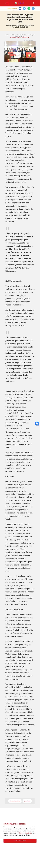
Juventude (27, 801)
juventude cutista (15, 801)
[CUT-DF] (20, 3)
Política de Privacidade (25, 833)
